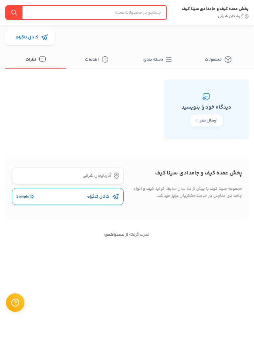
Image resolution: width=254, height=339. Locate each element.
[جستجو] (14, 12)
